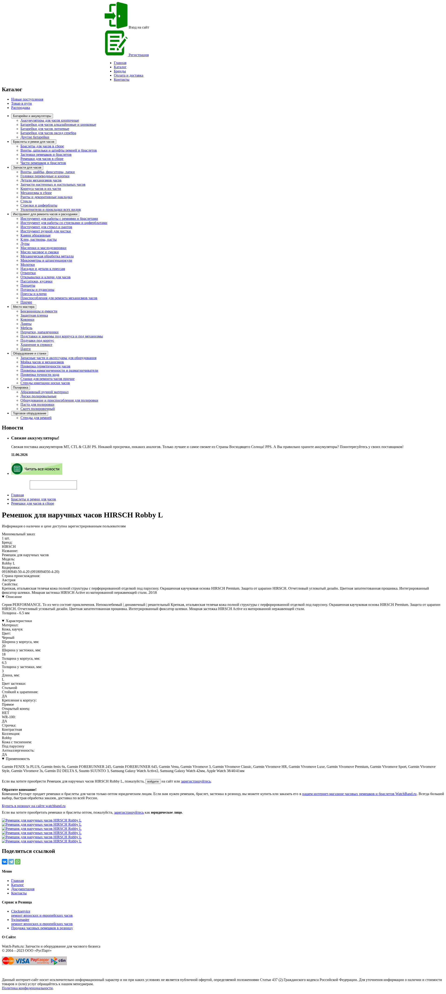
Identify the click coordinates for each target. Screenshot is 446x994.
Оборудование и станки (29, 353)
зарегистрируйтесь (196, 781)
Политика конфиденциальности (27, 988)
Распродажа (20, 108)
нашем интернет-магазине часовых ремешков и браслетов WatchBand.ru (359, 794)
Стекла (26, 201)
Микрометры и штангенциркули (46, 260)
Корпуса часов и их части (40, 189)
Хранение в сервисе (36, 345)
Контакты (121, 79)
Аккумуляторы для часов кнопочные (49, 120)
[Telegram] (11, 861)
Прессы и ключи (33, 294)
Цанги (25, 349)
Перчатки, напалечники (39, 332)
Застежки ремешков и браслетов (46, 154)
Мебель (26, 328)
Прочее (26, 302)
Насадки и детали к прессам (42, 269)
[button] (84, 482)
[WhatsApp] (17, 861)
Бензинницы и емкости (38, 311)
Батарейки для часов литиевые (44, 129)
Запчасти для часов (27, 167)
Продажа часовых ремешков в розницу (42, 928)
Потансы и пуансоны (37, 290)
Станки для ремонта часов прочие (47, 379)
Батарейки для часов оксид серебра (48, 133)
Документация (22, 889)
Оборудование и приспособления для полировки (59, 400)
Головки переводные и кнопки (44, 176)
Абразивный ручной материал (44, 392)
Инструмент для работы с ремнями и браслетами (59, 219)
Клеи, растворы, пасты (38, 239)
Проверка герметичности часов (45, 366)
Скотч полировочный (37, 409)
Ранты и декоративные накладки (46, 197)
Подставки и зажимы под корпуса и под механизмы (61, 336)
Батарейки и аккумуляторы (32, 116)
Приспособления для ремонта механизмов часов (58, 298)
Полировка (20, 387)
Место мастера (23, 307)
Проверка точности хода (39, 375)
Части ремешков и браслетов (43, 163)
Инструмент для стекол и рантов (46, 227)
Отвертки (28, 273)
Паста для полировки (37, 404)
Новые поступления (27, 99)
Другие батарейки (34, 137)
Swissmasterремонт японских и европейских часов (42, 922)
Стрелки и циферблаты (38, 205)
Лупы (25, 244)
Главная (17, 495)
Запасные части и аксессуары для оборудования (58, 358)
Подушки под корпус (37, 340)
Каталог (120, 67)
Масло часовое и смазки (39, 252)
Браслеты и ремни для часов (33, 141)
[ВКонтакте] (4, 861)
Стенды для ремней (36, 418)
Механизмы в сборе (36, 193)
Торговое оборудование (29, 413)
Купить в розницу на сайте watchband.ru (34, 806)
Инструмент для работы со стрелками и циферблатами (63, 223)
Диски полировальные (38, 396)
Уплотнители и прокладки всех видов (50, 209)
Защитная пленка (34, 315)
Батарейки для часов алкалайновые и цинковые (58, 125)
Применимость (18, 759)
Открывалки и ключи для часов (45, 277)
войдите (153, 781)
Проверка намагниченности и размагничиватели (59, 370)
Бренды (120, 71)
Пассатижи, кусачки (36, 281)
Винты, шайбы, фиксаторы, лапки (47, 172)
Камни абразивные (35, 235)
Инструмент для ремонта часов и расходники (45, 214)
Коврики (27, 320)
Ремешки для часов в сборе (41, 159)
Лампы (26, 324)
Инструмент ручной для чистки (45, 231)
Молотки (27, 264)
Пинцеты (27, 285)
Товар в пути (21, 103)
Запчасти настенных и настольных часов (52, 184)
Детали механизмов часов (41, 180)
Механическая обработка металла (47, 256)
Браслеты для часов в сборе (42, 146)
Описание (14, 597)
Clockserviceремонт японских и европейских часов (42, 913)
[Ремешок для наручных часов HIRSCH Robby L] (42, 820)
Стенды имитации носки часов (45, 383)
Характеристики (19, 621)
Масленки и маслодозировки (43, 248)
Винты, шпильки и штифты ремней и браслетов (58, 150)
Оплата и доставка (128, 75)
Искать (16, 482)
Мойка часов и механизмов (42, 362)
